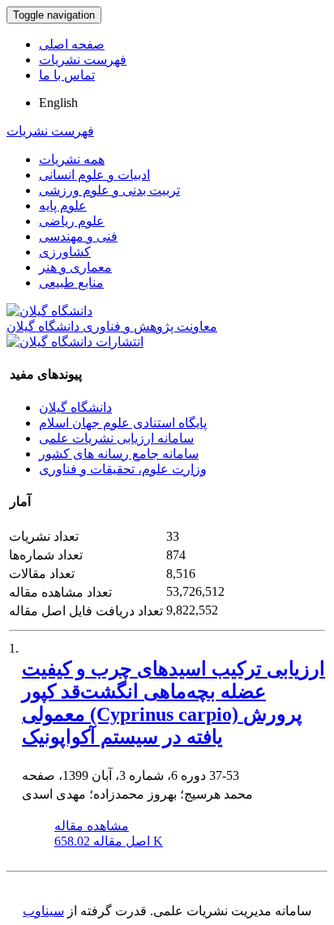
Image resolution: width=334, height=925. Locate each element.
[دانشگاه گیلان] (49, 311)
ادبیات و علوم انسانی (94, 175)
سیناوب (43, 911)
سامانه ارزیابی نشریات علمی (116, 438)
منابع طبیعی (71, 282)
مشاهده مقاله (91, 826)
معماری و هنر (75, 267)
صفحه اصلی (72, 44)
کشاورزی (65, 252)
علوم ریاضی (72, 221)
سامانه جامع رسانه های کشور (119, 453)
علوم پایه (63, 205)
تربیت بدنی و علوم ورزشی (109, 190)
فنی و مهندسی (78, 236)
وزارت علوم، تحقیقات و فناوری (123, 469)
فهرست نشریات (82, 59)
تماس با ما (67, 75)
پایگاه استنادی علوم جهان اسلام (123, 423)
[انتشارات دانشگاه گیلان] (74, 342)
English (58, 102)
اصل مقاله (108, 841)
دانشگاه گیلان (75, 407)
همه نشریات (72, 159)
